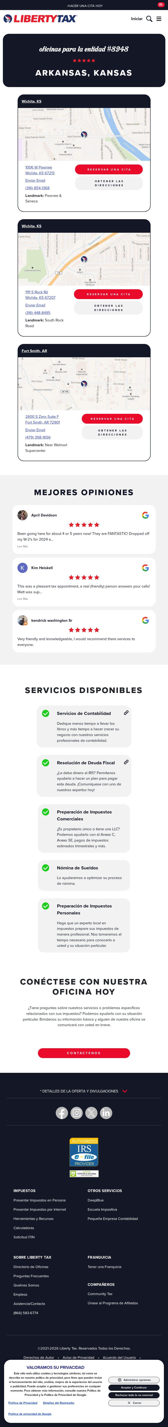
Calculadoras (24, 1227)
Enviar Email (35, 180)
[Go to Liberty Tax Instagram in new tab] (76, 1113)
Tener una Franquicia (104, 1266)
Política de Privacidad (22, 1403)
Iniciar (137, 19)
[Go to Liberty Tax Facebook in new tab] (62, 1113)
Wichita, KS (31, 101)
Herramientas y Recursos (33, 1218)
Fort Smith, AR (34, 351)
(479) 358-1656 (38, 437)
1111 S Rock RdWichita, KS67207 (40, 294)
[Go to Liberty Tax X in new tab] (91, 1113)
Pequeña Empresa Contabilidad (113, 1218)
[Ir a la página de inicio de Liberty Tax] (40, 19)
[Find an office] (161, 4)
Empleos (20, 1294)
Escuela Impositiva (102, 1209)
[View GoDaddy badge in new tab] (84, 1173)
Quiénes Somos (26, 1285)
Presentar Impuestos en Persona (40, 1200)
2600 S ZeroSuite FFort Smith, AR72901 (42, 419)
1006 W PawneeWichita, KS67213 (39, 170)
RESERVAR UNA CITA (109, 169)
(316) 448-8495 (37, 312)
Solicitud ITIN (24, 1237)
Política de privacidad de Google (29, 1414)
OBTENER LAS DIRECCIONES (109, 183)
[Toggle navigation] (158, 19)
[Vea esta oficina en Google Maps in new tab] (145, 515)
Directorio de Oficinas (31, 1266)
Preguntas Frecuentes (31, 1275)
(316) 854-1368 (37, 188)
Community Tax (100, 1293)
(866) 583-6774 (26, 1312)
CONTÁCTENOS (84, 1053)
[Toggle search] (149, 19)
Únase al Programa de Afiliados (113, 1303)
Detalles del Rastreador (58, 1403)
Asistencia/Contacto (29, 1303)
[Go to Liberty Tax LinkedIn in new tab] (106, 1113)
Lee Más (22, 546)
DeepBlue (96, 1200)
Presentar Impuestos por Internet (40, 1209)
